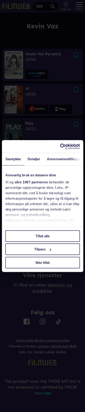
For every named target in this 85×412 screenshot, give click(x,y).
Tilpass (40, 249)
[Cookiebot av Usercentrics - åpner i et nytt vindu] (60, 146)
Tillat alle (43, 236)
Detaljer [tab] (34, 159)
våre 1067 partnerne (31, 182)
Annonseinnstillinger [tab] (63, 159)
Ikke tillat (43, 262)
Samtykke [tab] (13, 159)
